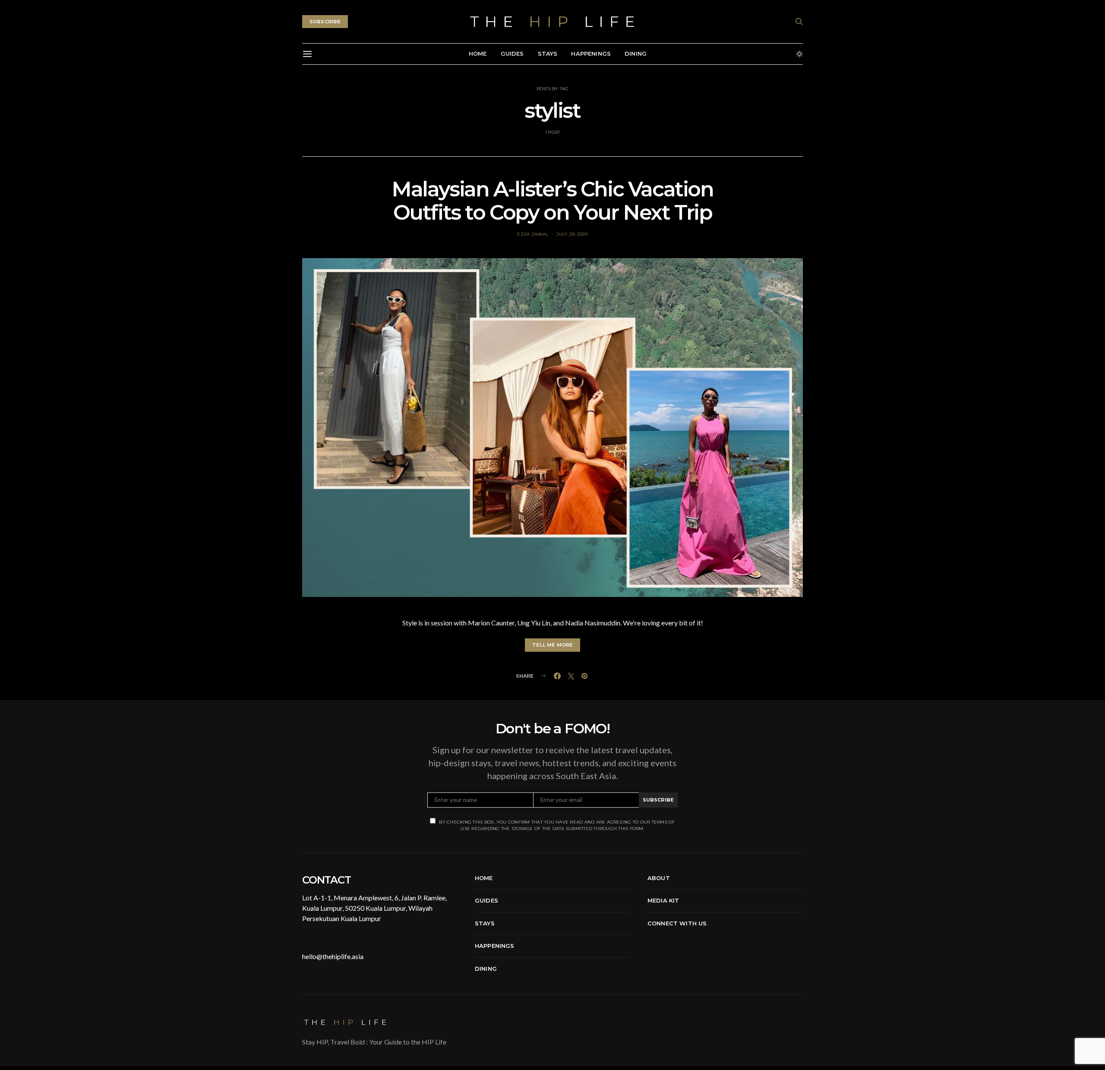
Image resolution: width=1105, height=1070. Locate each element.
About (658, 877)
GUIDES (512, 53)
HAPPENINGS (591, 53)
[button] (799, 54)
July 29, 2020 (571, 234)
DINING (636, 53)
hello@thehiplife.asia (332, 956)
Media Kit (663, 900)
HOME (478, 53)
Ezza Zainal (532, 234)
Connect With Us (677, 923)
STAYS (548, 53)
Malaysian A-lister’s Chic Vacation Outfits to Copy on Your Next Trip (552, 201)
